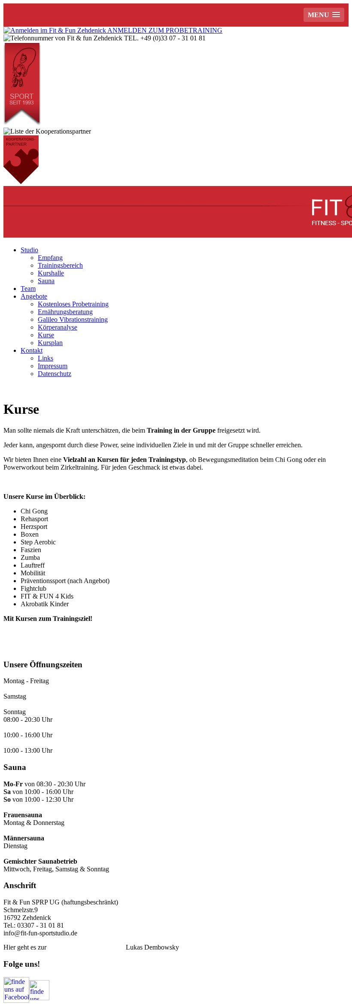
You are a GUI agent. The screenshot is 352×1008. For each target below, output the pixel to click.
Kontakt (31, 350)
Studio (29, 250)
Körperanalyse (57, 327)
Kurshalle (51, 273)
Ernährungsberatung (65, 311)
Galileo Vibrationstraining (73, 319)
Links (45, 358)
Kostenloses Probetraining (73, 304)
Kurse (46, 335)
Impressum (52, 366)
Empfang (50, 257)
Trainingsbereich (60, 265)
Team (28, 288)
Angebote (34, 296)
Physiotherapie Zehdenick (86, 947)
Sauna (46, 280)
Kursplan (50, 342)
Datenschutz (54, 373)
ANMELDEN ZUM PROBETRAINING (164, 30)
